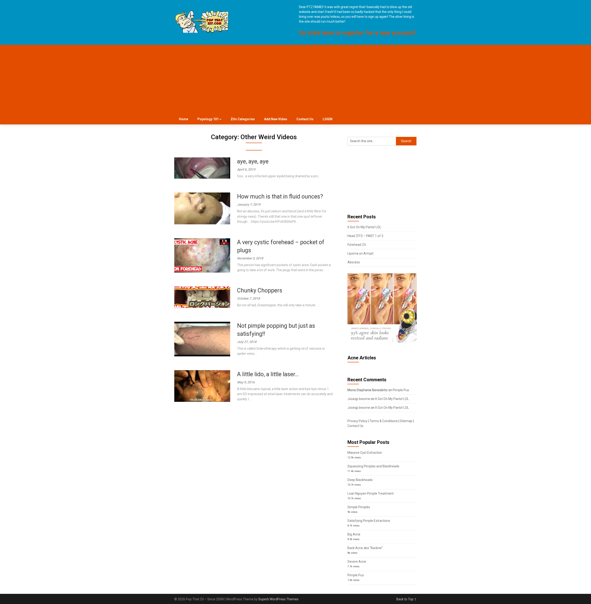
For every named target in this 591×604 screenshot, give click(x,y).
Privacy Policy (357, 421)
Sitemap (406, 421)
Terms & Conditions (383, 421)
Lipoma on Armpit (360, 253)
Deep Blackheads (360, 480)
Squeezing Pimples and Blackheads (373, 466)
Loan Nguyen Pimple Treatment (370, 493)
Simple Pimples (358, 507)
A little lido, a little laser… (268, 374)
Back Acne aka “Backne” (365, 548)
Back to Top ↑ (406, 599)
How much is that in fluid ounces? (280, 196)
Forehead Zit (356, 244)
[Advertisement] (295, 79)
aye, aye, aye (252, 161)
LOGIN (327, 119)
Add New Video (275, 119)
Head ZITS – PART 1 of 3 (365, 236)
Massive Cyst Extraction (364, 452)
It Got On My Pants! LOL (364, 227)
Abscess (353, 262)
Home (183, 119)
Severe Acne (356, 561)
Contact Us (305, 119)
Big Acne (353, 534)
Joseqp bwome (358, 399)
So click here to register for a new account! (357, 32)
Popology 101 (208, 119)
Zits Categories (243, 119)
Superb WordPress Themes (278, 599)
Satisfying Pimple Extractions (368, 521)
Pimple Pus (401, 390)
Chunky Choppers (259, 290)
